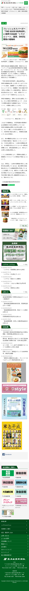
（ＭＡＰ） (20, 566)
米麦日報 (5, 487)
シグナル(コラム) (6, 525)
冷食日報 (18, 496)
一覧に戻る (24, 225)
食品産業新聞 (6, 477)
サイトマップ (5, 552)
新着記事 (3, 521)
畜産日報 (18, 477)
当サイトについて (6, 549)
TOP (2, 7)
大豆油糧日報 (6, 496)
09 (24, 7)
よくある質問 (5, 538)
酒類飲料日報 (19, 487)
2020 (20, 7)
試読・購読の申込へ (8, 238)
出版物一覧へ (6, 234)
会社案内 (3, 547)
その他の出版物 (7, 516)
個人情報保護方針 (6, 555)
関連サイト (4, 544)
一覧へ (26, 264)
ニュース (8, 7)
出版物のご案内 (5, 529)
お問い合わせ (5, 536)
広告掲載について (6, 541)
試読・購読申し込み (7, 532)
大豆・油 (14, 7)
